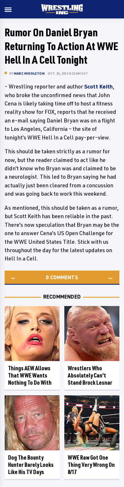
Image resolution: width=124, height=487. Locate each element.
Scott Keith (98, 86)
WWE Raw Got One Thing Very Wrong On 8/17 (91, 464)
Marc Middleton (29, 73)
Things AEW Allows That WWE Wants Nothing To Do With (30, 375)
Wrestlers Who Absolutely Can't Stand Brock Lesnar (90, 375)
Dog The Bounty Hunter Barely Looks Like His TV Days (31, 464)
